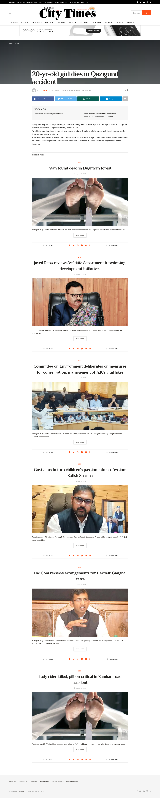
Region (24, 23)
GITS (41, 791)
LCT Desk (43, 90)
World (120, 23)
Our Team (29, 2)
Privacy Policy (49, 2)
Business (61, 23)
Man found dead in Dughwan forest (48, 114)
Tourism (97, 23)
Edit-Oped (84, 23)
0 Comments (113, 245)
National (108, 23)
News (17, 43)
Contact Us (20, 2)
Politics (49, 23)
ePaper (130, 23)
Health (72, 23)
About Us (12, 2)
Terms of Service (61, 2)
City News (37, 23)
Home (11, 43)
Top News (13, 23)
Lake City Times (19, 791)
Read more (80, 235)
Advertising (38, 2)
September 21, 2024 (58, 90)
